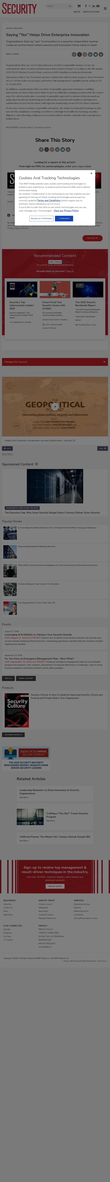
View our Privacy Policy (66, 210)
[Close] (91, 173)
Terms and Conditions (49, 200)
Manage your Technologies (41, 218)
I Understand (64, 218)
